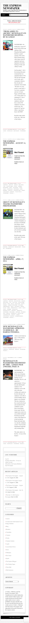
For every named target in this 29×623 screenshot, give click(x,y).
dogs (9, 303)
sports (23, 190)
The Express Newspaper (12, 6)
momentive (19, 310)
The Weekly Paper (12, 183)
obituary (18, 312)
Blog (7, 526)
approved (5, 349)
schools (13, 314)
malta (4, 189)
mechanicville (7, 310)
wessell (12, 193)
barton (16, 184)
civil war (14, 302)
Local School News (11, 547)
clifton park (9, 186)
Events (7, 538)
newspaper (16, 189)
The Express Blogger (11, 561)
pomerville (14, 313)
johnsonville (14, 307)
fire (23, 442)
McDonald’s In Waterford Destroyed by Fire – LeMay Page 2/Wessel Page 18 (14, 364)
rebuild (17, 349)
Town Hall (8, 567)
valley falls (18, 191)
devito (5, 303)
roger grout (18, 246)
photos (8, 313)
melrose (14, 310)
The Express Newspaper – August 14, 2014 (14, 143)
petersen (23, 312)
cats (4, 186)
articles (11, 184)
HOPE (8, 307)
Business (8, 529)
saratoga (10, 190)
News (7, 549)
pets (4, 313)
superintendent (19, 316)
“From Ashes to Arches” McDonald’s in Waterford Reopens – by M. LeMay (14, 34)
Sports (7, 558)
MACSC (24, 307)
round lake (20, 313)
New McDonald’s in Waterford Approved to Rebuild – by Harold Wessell (13, 329)
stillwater (6, 191)
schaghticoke (17, 190)
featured (20, 305)
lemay (4, 130)
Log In (7, 459)
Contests (8, 535)
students (12, 191)
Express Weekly (21, 29)
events (15, 186)
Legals (7, 544)
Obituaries (8, 552)
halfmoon (15, 187)
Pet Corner (8, 555)
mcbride (9, 309)
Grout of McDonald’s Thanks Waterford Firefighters (14, 204)
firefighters (6, 306)
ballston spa (17, 301)
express (5, 305)
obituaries (12, 312)
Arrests (8, 518)
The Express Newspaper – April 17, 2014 (13, 259)
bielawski (21, 184)
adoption (5, 184)
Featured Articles (12, 129)
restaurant (16, 130)
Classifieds (8, 532)
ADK (22, 299)
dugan (12, 303)
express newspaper (12, 305)
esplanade (17, 303)
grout (23, 129)
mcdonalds (10, 130)
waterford (23, 130)
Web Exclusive (9, 570)
